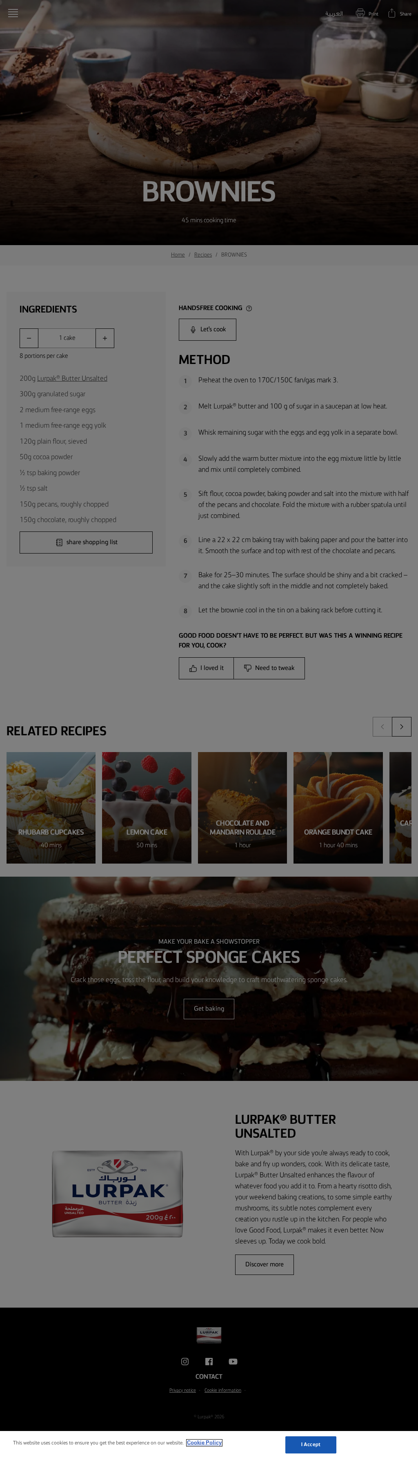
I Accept (310, 1444)
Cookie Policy (204, 1443)
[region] (209, 1445)
